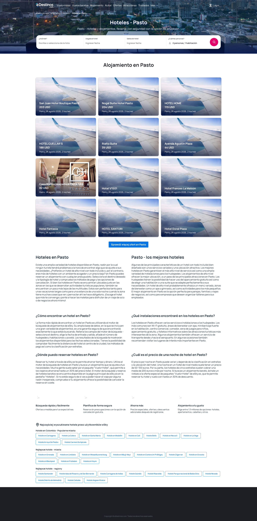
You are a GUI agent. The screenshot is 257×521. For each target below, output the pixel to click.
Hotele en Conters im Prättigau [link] (150, 454)
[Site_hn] (195, 496)
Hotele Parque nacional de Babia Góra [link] (183, 473)
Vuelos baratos (80, 5)
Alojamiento (96, 5)
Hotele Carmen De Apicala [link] (75, 442)
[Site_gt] (186, 496)
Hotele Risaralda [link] (155, 473)
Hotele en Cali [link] (134, 435)
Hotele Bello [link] (151, 435)
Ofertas (117, 5)
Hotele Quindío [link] (135, 473)
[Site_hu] (133, 496)
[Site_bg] (70, 496)
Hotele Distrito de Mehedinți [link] (49, 480)
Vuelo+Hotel (63, 5)
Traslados (143, 5)
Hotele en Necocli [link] (170, 435)
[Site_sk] (124, 496)
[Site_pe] (88, 496)
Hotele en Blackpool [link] (46, 461)
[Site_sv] (168, 496)
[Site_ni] (177, 496)
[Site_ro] (61, 496)
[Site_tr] (97, 496)
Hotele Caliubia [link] (74, 480)
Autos (108, 5)
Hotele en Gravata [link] (196, 454)
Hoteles (66, 13)
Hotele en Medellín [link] (114, 435)
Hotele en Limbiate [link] (68, 454)
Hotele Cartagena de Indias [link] (111, 473)
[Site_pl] (79, 496)
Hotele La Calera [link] (69, 435)
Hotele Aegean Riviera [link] (96, 480)
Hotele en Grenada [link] (46, 454)
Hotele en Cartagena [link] (47, 435)
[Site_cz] (106, 496)
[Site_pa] (160, 496)
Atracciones (130, 5)
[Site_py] (204, 496)
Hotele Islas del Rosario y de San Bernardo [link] (76, 473)
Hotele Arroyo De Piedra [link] (48, 442)
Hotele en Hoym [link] (90, 461)
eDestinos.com (42, 13)
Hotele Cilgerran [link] (176, 454)
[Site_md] (115, 496)
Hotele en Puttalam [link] (69, 461)
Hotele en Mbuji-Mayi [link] (122, 454)
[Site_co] (142, 496)
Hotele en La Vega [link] (191, 435)
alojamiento (55, 13)
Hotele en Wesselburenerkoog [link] (94, 454)
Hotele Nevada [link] (211, 473)
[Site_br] (52, 496)
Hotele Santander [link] (45, 473)
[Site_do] (151, 496)
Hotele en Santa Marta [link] (91, 435)
